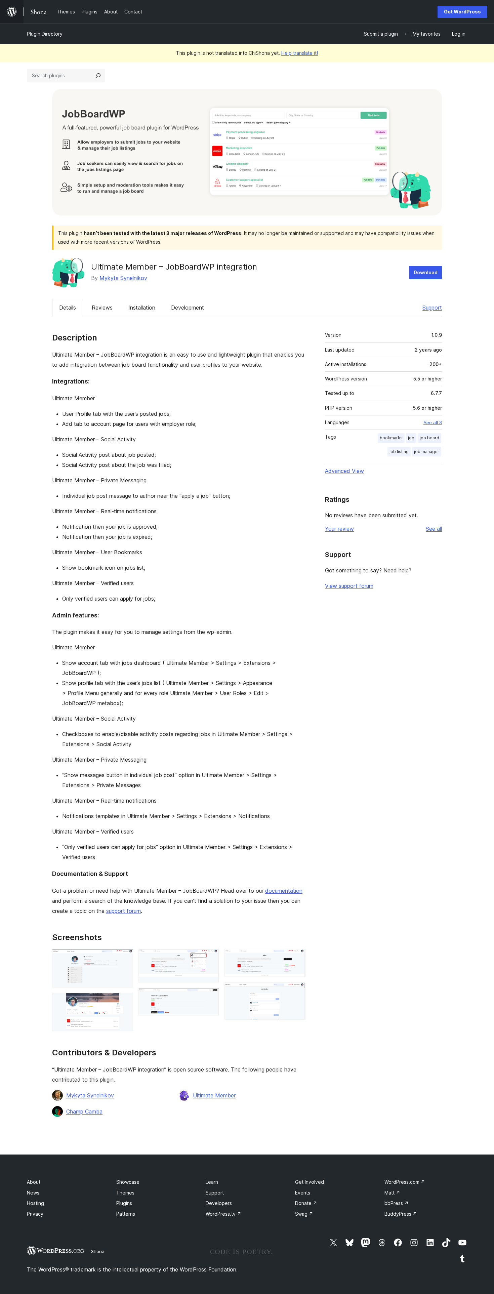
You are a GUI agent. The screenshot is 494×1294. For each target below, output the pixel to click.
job (411, 437)
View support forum (349, 585)
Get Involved (309, 1182)
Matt (392, 1193)
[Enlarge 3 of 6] (210, 958)
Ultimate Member (214, 1095)
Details (67, 307)
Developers (219, 1203)
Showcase (127, 1182)
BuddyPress (400, 1214)
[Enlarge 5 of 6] (296, 958)
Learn (212, 1182)
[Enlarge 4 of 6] (210, 997)
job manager (426, 451)
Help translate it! (299, 53)
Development (187, 307)
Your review (339, 528)
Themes (125, 1193)
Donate (306, 1203)
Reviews (102, 307)
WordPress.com (404, 1182)
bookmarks (391, 437)
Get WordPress (462, 11)
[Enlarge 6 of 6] (296, 991)
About (33, 1182)
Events (302, 1193)
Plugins (124, 1203)
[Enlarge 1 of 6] (124, 958)
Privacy (35, 1214)
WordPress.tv (223, 1214)
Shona (98, 1251)
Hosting (35, 1203)
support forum (123, 910)
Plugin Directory (45, 34)
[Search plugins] (98, 75)
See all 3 (432, 422)
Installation (141, 307)
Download (426, 272)
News (33, 1193)
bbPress (396, 1203)
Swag (304, 1214)
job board (429, 437)
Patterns (125, 1214)
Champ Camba (84, 1111)
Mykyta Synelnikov (123, 278)
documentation (283, 890)
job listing (399, 451)
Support (432, 307)
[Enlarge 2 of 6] (124, 1002)
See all (434, 528)
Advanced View (344, 471)
